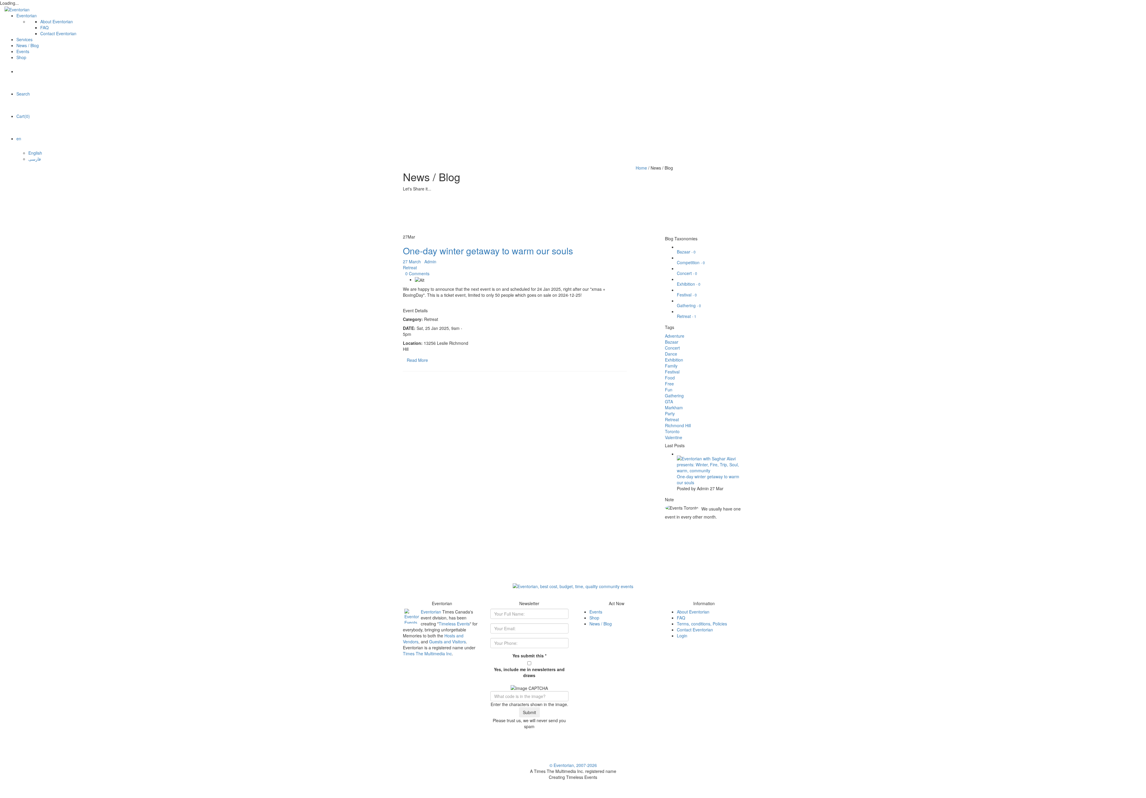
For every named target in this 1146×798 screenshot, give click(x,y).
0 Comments (417, 273)
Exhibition (688, 284)
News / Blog (27, 45)
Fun (668, 390)
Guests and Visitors (447, 642)
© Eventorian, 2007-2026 (573, 765)
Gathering (689, 305)
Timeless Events (454, 624)
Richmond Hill (678, 425)
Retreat (410, 267)
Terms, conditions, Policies (702, 624)
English (35, 153)
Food (670, 378)
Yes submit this (529, 656)
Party (670, 413)
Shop (21, 57)
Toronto (672, 431)
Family (671, 366)
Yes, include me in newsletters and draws (529, 672)
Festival (687, 295)
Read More (417, 360)
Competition (691, 262)
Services (24, 39)
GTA (669, 402)
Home (641, 168)
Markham (674, 407)
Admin (430, 262)
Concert (687, 273)
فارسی (34, 159)
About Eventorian (56, 21)
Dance (671, 354)
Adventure (674, 336)
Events (22, 51)
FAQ (44, 27)
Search (23, 94)
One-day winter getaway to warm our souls (488, 250)
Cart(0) (23, 116)
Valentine (673, 437)
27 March (412, 262)
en (18, 139)
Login (682, 636)
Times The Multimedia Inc (427, 653)
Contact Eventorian (58, 33)
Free (669, 384)
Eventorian (26, 16)
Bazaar (686, 252)
